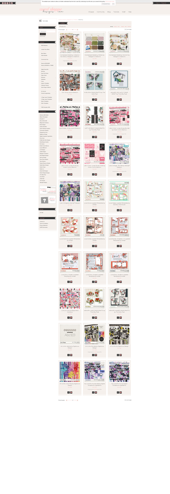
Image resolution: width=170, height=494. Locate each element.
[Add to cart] (68, 64)
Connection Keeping (44, 130)
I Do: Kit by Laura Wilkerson (70, 92)
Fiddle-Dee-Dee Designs (45, 140)
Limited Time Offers (45, 49)
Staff (123, 12)
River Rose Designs (44, 159)
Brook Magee (42, 124)
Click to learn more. (109, 1)
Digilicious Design (43, 134)
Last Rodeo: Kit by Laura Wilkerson (69, 128)
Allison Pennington (44, 116)
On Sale (41, 212)
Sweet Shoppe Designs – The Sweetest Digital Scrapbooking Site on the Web (52, 10)
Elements (43, 77)
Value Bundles (44, 55)
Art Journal (43, 91)
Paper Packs (44, 75)
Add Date (129, 26)
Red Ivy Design (43, 157)
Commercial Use (44, 59)
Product (115, 26)
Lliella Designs (43, 151)
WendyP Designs (43, 182)
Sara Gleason (43, 161)
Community (101, 12)
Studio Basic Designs (44, 165)
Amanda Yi (42, 118)
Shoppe (91, 12)
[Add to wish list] (71, 64)
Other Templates (44, 103)
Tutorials (116, 12)
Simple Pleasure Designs (45, 163)
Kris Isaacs (42, 143)
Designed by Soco (43, 132)
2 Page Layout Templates (46, 99)
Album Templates (44, 101)
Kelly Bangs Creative (44, 142)
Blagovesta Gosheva (44, 122)
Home (60, 19)
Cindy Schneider (43, 126)
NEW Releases (44, 45)
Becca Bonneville (43, 120)
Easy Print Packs (44, 73)
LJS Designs (42, 149)
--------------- (43, 47)
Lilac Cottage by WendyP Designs (70, 203)
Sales (126, 26)
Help (129, 12)
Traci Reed (42, 176)
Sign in (158, 3)
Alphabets (43, 79)
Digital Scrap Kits (44, 69)
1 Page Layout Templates (46, 97)
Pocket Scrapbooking (45, 93)
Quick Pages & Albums (46, 87)
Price (118, 26)
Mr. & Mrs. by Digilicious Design (119, 346)
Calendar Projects (45, 85)
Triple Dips (42, 178)
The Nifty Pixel (43, 174)
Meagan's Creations (44, 153)
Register (163, 3)
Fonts (42, 81)
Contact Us (42, 221)
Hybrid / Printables (45, 83)
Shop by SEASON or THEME (69, 19)
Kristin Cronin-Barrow (44, 145)
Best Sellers (43, 53)
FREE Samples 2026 (45, 107)
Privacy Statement (43, 225)
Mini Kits (43, 71)
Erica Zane (42, 138)
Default (122, 26)
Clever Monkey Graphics (45, 128)
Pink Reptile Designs (44, 155)
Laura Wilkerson (43, 147)
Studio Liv (42, 168)
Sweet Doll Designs (44, 170)
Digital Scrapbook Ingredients (46, 136)
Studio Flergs (42, 167)
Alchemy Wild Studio (44, 115)
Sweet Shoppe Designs (45, 172)
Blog (109, 12)
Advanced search (42, 36)
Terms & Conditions (44, 223)
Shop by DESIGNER (45, 63)
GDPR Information (44, 227)
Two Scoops (42, 180)
